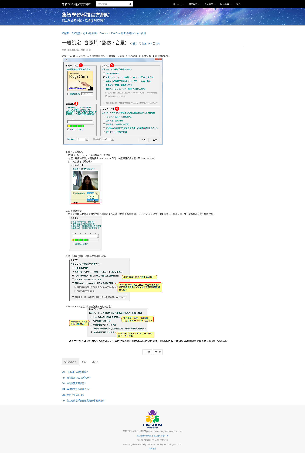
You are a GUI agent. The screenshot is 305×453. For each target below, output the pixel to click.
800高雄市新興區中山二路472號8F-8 (152, 435)
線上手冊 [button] (177, 4)
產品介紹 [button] (209, 4)
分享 (135, 43)
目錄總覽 (75, 33)
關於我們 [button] (193, 4)
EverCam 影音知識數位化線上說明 (128, 33)
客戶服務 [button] (225, 4)
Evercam (103, 33)
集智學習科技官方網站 (76, 4)
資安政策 (152, 448)
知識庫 (65, 33)
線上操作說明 (90, 33)
